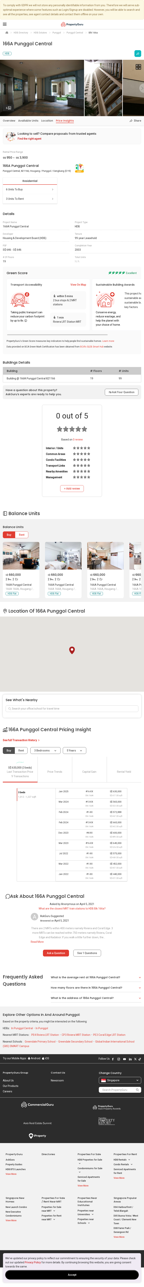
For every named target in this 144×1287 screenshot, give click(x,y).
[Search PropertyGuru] (137, 1089)
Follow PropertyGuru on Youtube (124, 1059)
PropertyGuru (14, 1154)
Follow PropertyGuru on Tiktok (139, 1059)
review (78, 439)
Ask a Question (56, 953)
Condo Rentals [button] (122, 1164)
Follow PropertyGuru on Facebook (113, 1059)
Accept (72, 1274)
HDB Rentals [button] (120, 1159)
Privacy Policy (33, 1262)
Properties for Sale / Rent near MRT (53, 1199)
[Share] (137, 53)
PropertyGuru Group (15, 1072)
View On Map (78, 284)
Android (35, 1058)
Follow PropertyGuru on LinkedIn (130, 1059)
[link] (72, 136)
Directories (48, 1154)
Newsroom (57, 1080)
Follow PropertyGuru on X (135, 1059)
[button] (72, 650)
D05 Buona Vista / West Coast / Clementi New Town (126, 1219)
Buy (9, 534)
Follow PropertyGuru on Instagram (118, 1059)
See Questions (87, 953)
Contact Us (58, 1072)
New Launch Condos (16, 1207)
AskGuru (10, 1159)
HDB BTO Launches (16, 1169)
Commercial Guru (37, 1104)
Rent (21, 534)
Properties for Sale (89, 1154)
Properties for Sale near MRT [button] (51, 1209)
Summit (37, 1123)
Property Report (106, 1121)
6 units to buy (14, 189)
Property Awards (106, 1107)
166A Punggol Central (19, 584)
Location (47, 121)
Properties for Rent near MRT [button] (52, 1217)
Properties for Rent (125, 1154)
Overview (9, 121)
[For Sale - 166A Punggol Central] (21, 556)
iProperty (37, 1136)
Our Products (10, 1085)
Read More (37, 941)
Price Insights (65, 121)
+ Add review (72, 488)
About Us (8, 1080)
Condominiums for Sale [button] (90, 1168)
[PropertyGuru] (72, 24)
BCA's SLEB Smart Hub (92, 346)
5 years (71, 750)
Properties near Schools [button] (86, 1221)
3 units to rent (15, 198)
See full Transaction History (20, 740)
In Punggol (42, 1028)
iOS (46, 1058)
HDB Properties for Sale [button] (90, 1159)
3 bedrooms (42, 750)
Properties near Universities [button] (86, 1212)
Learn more (108, 341)
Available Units (28, 121)
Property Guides (14, 1164)
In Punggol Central (22, 1028)
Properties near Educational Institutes (87, 1201)
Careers (7, 1091)
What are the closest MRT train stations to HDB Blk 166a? (72, 908)
